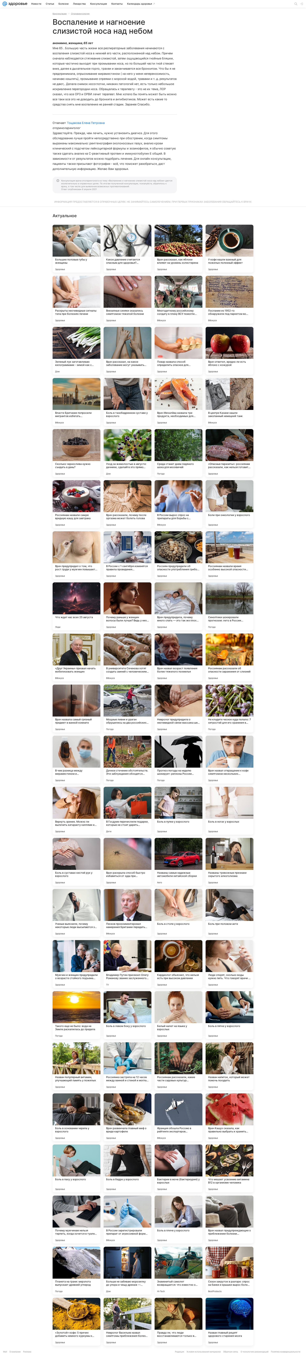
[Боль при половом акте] (229, 913)
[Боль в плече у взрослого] (178, 1219)
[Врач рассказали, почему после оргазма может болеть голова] (127, 504)
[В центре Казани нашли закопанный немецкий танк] (229, 402)
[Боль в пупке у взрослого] (178, 811)
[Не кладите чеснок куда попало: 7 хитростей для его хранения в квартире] (229, 708)
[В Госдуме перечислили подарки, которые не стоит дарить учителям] (127, 811)
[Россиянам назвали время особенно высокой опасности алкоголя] (229, 555)
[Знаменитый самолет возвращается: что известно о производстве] (178, 1271)
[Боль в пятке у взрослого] (229, 1015)
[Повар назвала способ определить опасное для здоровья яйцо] (178, 351)
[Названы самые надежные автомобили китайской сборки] (178, 862)
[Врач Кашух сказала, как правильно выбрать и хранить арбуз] (229, 1117)
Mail (5, 1351)
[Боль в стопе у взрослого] (178, 913)
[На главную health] (17, 4)
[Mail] (5, 4)
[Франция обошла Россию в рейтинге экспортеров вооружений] (178, 1117)
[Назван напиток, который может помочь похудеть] (229, 1066)
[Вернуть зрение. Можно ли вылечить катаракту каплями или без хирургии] (76, 811)
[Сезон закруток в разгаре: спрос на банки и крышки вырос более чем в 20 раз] (229, 1271)
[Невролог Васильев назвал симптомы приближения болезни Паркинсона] (127, 1322)
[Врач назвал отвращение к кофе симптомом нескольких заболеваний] (229, 760)
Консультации (60, 13)
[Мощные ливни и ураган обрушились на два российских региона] (127, 708)
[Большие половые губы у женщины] (76, 249)
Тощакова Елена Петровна (86, 123)
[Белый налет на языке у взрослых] (178, 1015)
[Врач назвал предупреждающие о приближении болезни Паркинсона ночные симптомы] (229, 1219)
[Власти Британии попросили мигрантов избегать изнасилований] (76, 402)
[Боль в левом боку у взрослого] (127, 1015)
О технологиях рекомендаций (254, 1351)
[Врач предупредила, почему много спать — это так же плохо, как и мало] (178, 606)
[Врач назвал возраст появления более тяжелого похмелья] (178, 657)
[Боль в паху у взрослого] (76, 1168)
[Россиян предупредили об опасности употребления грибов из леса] (178, 555)
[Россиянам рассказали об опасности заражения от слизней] (229, 657)
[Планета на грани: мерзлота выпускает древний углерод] (76, 1271)
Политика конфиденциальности (285, 1351)
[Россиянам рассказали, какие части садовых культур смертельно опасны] (178, 1066)
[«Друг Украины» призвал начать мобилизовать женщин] (76, 657)
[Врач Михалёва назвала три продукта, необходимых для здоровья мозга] (178, 402)
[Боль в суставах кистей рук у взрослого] (76, 862)
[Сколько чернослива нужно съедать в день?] (76, 453)
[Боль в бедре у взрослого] (127, 1168)
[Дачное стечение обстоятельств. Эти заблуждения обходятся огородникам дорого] (127, 760)
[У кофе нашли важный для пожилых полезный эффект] (229, 249)
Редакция (179, 1351)
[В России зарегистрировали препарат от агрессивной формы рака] (127, 1219)
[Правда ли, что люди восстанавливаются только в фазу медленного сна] (178, 1322)
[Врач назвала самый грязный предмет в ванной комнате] (76, 708)
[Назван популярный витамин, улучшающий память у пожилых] (76, 1066)
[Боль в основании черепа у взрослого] (76, 1117)
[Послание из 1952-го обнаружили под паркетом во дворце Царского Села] (229, 300)
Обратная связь (230, 1351)
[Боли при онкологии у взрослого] (229, 504)
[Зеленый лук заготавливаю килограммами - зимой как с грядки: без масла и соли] (76, 351)
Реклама (27, 1351)
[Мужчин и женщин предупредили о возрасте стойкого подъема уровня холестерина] (76, 964)
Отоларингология (80, 13)
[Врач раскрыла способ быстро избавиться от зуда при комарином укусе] (127, 862)
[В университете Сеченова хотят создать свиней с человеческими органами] (127, 657)
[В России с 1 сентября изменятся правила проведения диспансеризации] (127, 555)
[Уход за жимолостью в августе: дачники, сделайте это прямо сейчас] (127, 453)
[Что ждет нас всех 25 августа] (76, 606)
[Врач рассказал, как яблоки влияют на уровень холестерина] (178, 249)
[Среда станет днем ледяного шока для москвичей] (178, 453)
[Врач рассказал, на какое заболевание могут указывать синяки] (127, 351)
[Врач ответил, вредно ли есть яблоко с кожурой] (229, 351)
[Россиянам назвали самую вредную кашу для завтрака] (76, 504)
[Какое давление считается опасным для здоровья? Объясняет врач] (127, 249)
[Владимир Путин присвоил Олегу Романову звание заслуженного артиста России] (127, 964)
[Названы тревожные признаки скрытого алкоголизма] (229, 862)
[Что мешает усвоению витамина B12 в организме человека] (229, 1168)
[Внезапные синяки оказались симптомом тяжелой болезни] (127, 300)
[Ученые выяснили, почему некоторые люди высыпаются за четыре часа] (76, 913)
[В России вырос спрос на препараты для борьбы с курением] (178, 504)
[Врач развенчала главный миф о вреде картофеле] (127, 1117)
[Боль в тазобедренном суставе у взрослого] (127, 402)
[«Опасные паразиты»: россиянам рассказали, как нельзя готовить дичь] (229, 453)
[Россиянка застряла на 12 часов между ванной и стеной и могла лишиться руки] (127, 1066)
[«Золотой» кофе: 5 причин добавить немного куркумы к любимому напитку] (76, 1322)
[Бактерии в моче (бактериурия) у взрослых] (178, 1168)
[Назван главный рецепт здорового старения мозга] (229, 1322)
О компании (15, 1351)
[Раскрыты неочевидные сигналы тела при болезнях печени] (76, 300)
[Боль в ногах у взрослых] (229, 811)
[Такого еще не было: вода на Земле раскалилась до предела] (76, 1015)
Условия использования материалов (204, 1351)
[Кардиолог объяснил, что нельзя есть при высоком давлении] (178, 964)
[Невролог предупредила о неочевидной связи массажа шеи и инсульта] (178, 708)
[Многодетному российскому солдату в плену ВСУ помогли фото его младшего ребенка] (178, 300)
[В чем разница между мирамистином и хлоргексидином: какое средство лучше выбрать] (76, 760)
